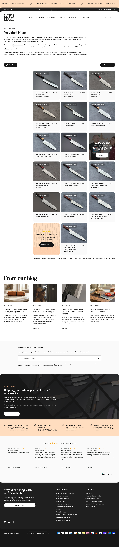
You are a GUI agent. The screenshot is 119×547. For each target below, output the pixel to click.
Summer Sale (32, 4)
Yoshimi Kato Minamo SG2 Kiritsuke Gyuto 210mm (43, 185)
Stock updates (90, 507)
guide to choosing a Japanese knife (21, 405)
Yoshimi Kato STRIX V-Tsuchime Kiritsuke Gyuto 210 (99, 185)
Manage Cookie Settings (64, 517)
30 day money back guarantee (47, 430)
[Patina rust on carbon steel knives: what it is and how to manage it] (74, 293)
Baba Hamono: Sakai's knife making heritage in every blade (45, 310)
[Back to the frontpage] (5, 28)
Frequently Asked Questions (94, 504)
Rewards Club (60, 509)
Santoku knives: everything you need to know (101, 310)
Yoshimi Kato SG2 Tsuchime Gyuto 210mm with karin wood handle (70, 248)
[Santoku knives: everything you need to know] (102, 293)
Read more (7, 326)
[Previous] (39, 9)
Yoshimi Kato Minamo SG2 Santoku (96, 95)
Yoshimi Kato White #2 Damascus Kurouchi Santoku (43, 95)
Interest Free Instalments (93, 501)
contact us (49, 405)
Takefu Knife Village (17, 45)
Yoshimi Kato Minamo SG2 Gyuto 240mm (43, 215)
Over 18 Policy (60, 501)
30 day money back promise (65, 493)
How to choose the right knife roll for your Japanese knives (15, 310)
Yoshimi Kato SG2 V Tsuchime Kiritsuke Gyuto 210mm (43, 125)
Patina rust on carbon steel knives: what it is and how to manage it (73, 311)
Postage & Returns (62, 496)
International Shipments (63, 504)
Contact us (88, 493)
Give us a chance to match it (75, 428)
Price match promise (62, 498)
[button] (5, 458)
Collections (11, 28)
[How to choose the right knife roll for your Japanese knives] (16, 293)
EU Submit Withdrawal (63, 520)
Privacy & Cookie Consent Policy (66, 515)
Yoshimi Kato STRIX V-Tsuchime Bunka (98, 124)
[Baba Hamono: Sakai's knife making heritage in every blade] (45, 293)
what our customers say (21, 430)
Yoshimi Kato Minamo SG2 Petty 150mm (68, 95)
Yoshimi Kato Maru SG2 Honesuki (70, 124)
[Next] (79, 9)
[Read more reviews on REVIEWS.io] (107, 474)
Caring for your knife (92, 498)
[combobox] (106, 9)
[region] (59, 458)
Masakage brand (75, 52)
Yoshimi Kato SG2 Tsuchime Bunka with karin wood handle (99, 216)
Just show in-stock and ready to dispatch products (99, 258)
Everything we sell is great (64, 507)
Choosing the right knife (93, 496)
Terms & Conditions (62, 512)
